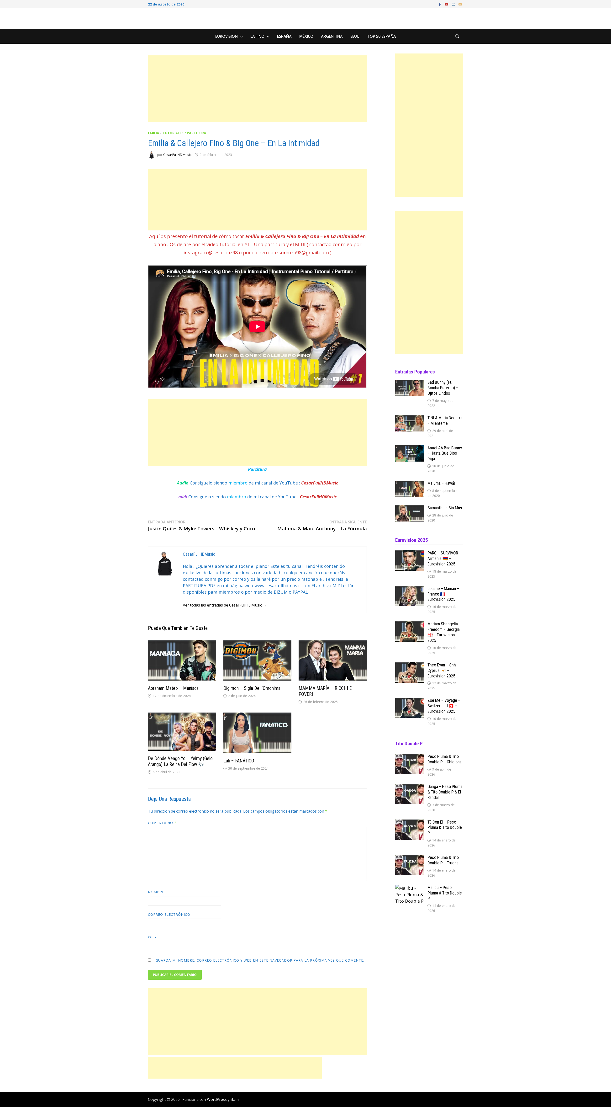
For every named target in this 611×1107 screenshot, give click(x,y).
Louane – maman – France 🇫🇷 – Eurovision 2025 (443, 594)
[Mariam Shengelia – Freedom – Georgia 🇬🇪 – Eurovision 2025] (409, 624)
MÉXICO (306, 36)
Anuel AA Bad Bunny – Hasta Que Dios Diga (444, 453)
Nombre (156, 892)
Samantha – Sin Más (444, 507)
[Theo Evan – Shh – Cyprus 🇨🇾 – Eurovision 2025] (409, 665)
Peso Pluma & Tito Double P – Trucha (443, 860)
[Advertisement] (257, 88)
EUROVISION (226, 36)
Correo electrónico (169, 914)
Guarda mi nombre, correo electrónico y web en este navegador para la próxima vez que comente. (260, 960)
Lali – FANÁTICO (238, 761)
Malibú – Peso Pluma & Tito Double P (444, 893)
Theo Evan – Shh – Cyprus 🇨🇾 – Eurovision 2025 (443, 670)
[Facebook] (440, 4)
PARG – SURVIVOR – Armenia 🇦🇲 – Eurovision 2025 (444, 558)
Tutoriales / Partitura (184, 133)
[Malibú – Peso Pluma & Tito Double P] (409, 888)
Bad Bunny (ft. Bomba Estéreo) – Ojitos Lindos (442, 388)
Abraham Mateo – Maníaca (173, 688)
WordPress (217, 1099)
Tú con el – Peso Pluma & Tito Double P (444, 828)
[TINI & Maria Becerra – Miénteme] (409, 418)
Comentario (162, 822)
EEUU (354, 36)
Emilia (153, 133)
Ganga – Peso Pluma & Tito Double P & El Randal (444, 792)
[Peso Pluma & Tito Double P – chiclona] (409, 757)
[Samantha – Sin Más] (409, 508)
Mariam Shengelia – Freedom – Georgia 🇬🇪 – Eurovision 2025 (444, 632)
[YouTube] (447, 4)
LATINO (257, 36)
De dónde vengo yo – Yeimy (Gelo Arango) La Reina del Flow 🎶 (180, 761)
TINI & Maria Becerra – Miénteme (444, 420)
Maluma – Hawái (441, 483)
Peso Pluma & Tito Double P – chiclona (444, 759)
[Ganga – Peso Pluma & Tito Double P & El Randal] (409, 787)
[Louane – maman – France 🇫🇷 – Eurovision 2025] (409, 589)
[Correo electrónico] (460, 4)
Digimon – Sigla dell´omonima (251, 688)
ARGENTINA (332, 36)
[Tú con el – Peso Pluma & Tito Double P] (409, 822)
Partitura (257, 469)
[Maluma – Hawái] (409, 484)
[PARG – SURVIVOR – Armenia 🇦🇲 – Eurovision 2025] (409, 553)
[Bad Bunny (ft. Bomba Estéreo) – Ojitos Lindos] (409, 383)
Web (152, 937)
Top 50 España (381, 36)
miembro (238, 483)
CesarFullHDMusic (177, 154)
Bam (235, 1099)
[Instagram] (454, 4)
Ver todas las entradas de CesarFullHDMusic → (225, 605)
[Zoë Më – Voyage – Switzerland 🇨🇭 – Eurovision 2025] (409, 701)
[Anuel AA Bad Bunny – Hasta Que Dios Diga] (409, 448)
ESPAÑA (284, 36)
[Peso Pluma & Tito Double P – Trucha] (409, 858)
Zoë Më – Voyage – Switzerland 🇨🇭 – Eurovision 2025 (443, 706)
